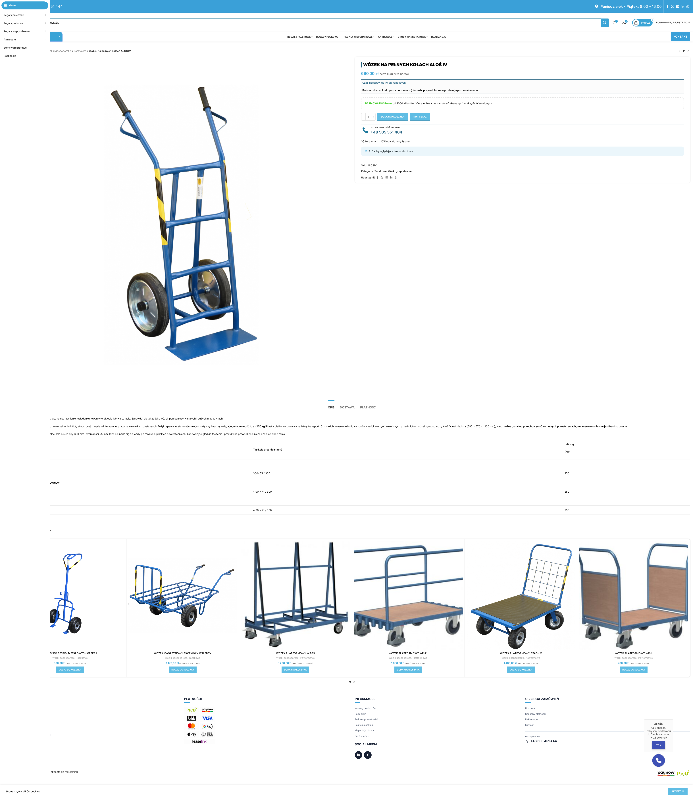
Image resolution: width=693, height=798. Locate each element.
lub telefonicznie (385, 127)
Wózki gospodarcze (59, 50)
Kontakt (529, 724)
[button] (70, 670)
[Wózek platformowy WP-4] (633, 595)
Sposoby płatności (535, 713)
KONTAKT (680, 36)
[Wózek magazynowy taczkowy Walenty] (182, 595)
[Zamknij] (673, 719)
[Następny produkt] (688, 51)
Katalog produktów (365, 708)
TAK (658, 745)
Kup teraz (419, 116)
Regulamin (360, 713)
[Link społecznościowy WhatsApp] (687, 6)
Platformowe (307, 657)
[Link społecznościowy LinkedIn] (682, 6)
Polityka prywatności (366, 719)
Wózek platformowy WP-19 (295, 653)
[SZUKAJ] (605, 22)
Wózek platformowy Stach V (521, 653)
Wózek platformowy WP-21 (408, 653)
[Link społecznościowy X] (672, 6)
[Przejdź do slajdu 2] (354, 682)
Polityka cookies (364, 724)
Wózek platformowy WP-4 (633, 653)
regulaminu (71, 771)
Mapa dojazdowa (364, 730)
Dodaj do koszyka (392, 116)
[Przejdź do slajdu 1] (350, 682)
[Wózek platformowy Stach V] (521, 595)
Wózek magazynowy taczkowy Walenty (182, 653)
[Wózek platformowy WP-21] (408, 595)
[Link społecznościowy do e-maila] (677, 6)
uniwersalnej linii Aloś (64, 426)
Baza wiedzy (362, 736)
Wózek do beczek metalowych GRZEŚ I (70, 653)
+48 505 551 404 (386, 132)
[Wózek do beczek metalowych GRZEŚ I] (70, 595)
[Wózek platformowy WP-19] (295, 595)
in (358, 755)
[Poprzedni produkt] (679, 51)
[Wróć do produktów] (684, 51)
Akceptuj (677, 791)
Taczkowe (80, 50)
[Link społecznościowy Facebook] (667, 6)
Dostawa (530, 708)
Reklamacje (531, 719)
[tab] (331, 405)
